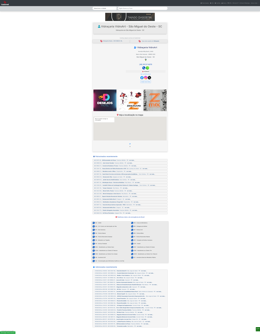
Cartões (218, 3)
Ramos (225, 3)
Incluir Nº (236, 3)
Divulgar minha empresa (8, 332)
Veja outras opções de (150, 41)
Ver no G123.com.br (146, 74)
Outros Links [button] (254, 3)
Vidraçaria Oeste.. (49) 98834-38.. (113, 41)
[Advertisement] (105, 56)
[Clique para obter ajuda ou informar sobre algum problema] (258, 329)
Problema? (146, 71)
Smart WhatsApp (245, 3)
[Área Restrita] (130, 143)
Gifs (212, 3)
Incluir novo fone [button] (145, 81)
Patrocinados (205, 3)
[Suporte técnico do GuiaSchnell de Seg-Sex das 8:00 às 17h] (258, 329)
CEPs (230, 3)
